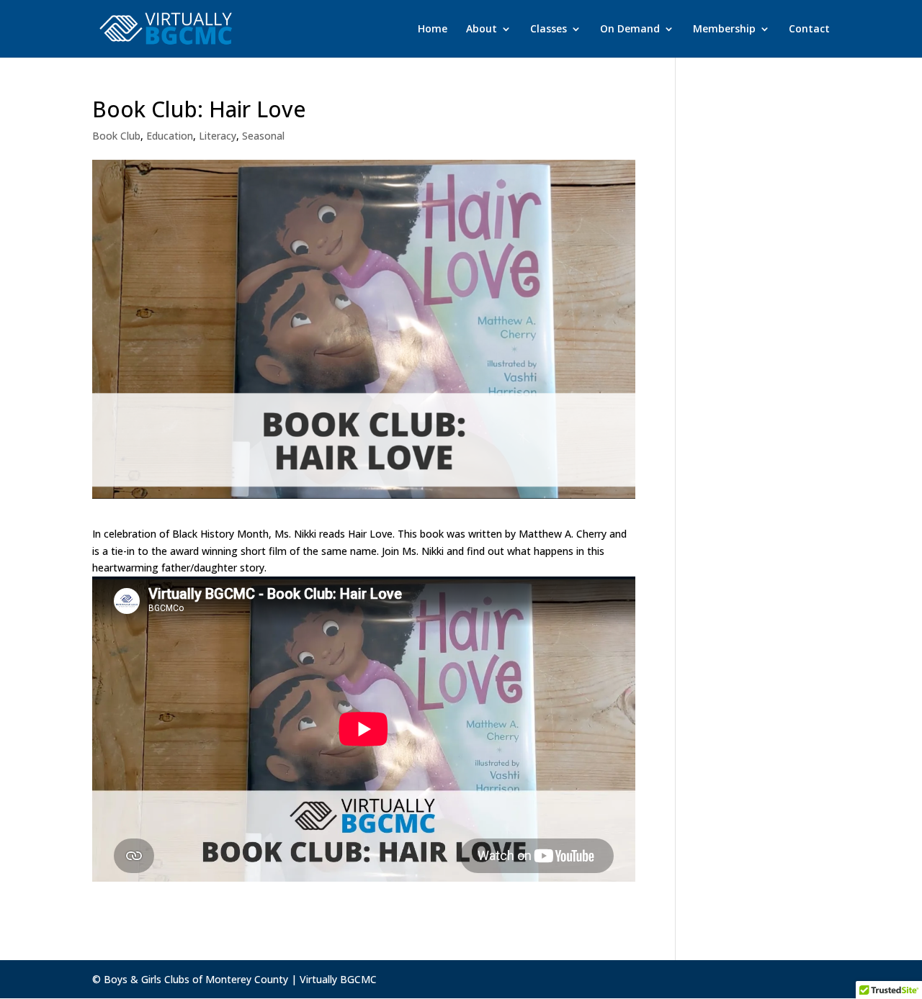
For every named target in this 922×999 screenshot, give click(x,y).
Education (169, 136)
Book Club (116, 136)
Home (432, 29)
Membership (724, 29)
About (481, 29)
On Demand (630, 29)
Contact (809, 29)
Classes (548, 29)
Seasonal (263, 136)
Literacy (217, 136)
